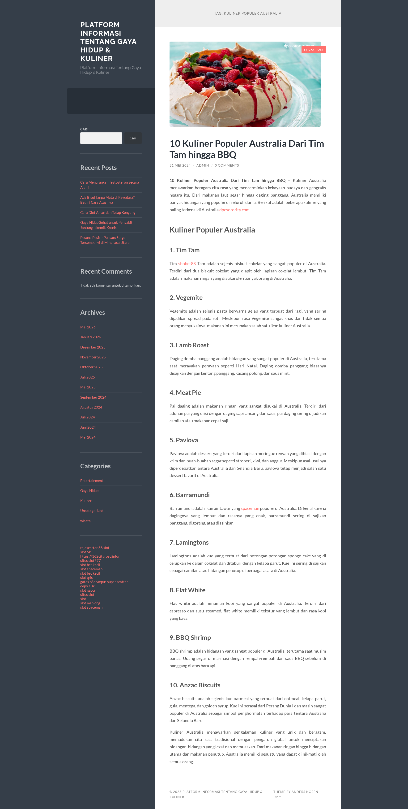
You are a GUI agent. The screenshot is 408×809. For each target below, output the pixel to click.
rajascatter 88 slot (94, 548)
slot (83, 599)
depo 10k (87, 586)
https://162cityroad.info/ (99, 556)
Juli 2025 (87, 377)
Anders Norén (305, 792)
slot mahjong (90, 603)
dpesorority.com (234, 209)
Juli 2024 (87, 417)
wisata (85, 521)
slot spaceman (91, 569)
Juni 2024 (88, 427)
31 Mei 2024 (180, 165)
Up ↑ (277, 797)
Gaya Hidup (89, 490)
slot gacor (88, 590)
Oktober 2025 (91, 367)
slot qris (86, 577)
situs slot (87, 594)
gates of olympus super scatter (104, 582)
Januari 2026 (90, 337)
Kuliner (86, 501)
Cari (84, 129)
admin (202, 165)
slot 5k (85, 552)
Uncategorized (91, 510)
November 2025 (93, 357)
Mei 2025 (88, 387)
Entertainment (91, 480)
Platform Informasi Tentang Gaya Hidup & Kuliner (108, 42)
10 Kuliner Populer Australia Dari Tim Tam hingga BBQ (247, 149)
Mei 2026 (88, 327)
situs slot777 (90, 560)
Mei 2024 (88, 437)
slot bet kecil (90, 565)
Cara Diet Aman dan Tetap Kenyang (107, 212)
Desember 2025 (93, 347)
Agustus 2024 (91, 407)
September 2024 (93, 397)
